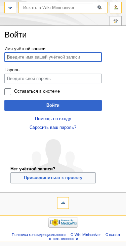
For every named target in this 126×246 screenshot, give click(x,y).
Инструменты (115, 21)
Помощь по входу (53, 118)
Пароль (11, 70)
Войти (52, 105)
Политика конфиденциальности (39, 235)
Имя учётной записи (24, 49)
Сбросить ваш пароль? (53, 127)
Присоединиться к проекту (53, 177)
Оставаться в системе (37, 91)
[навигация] (10, 7)
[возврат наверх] (63, 203)
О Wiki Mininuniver (86, 235)
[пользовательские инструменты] (116, 7)
